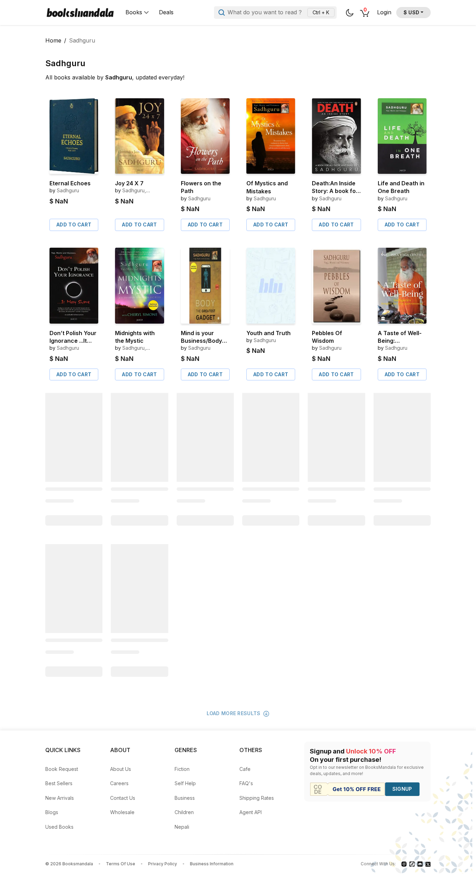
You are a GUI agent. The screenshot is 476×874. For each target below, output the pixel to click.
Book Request (61, 769)
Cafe (245, 769)
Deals (166, 12)
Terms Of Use (120, 863)
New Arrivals (59, 798)
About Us (120, 769)
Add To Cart (73, 224)
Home (53, 40)
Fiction (182, 769)
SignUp (402, 789)
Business (185, 798)
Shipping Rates (256, 798)
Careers (119, 783)
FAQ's (246, 783)
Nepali (182, 827)
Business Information (211, 863)
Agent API (250, 812)
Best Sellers (58, 783)
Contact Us (122, 798)
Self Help (185, 783)
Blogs (51, 812)
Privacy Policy (162, 863)
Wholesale (122, 812)
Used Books (59, 827)
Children (184, 812)
